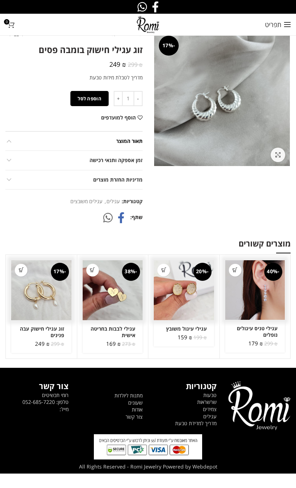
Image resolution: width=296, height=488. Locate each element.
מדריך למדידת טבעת (196, 423)
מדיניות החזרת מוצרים (118, 179)
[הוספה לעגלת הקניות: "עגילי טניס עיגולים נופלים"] (235, 270)
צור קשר (134, 416)
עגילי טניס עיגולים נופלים (257, 331)
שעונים (135, 402)
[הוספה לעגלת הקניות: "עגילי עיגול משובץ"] (163, 270)
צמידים (210, 409)
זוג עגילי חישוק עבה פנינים (42, 332)
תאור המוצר (129, 141)
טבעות (210, 395)
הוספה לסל (89, 98)
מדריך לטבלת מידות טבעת (116, 77)
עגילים (113, 202)
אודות (137, 409)
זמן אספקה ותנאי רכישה (116, 160)
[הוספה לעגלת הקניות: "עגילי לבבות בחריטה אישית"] (92, 270)
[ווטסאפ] (108, 217)
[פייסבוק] (121, 217)
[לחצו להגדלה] (278, 155)
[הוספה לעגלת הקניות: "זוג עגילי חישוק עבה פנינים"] (21, 270)
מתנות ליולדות (128, 395)
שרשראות (207, 401)
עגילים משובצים (86, 202)
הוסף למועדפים (118, 117)
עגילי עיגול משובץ (186, 329)
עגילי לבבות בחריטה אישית (113, 332)
